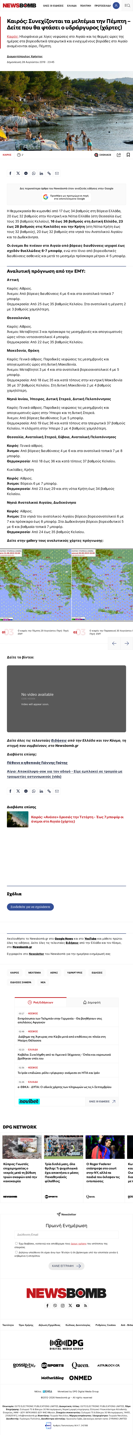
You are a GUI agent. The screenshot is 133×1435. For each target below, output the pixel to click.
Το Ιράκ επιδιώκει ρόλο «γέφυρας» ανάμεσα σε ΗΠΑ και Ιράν (59, 1073)
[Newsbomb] (66, 1293)
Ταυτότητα (8, 1325)
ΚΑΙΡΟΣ (7, 154)
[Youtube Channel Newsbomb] (77, 1305)
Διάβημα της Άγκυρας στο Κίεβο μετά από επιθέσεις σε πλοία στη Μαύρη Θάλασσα (61, 1038)
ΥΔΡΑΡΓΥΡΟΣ (74, 972)
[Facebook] (47, 1305)
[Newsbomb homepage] (19, 5)
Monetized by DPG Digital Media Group (78, 1391)
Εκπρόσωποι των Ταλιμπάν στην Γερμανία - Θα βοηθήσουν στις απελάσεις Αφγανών (60, 1020)
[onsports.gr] (52, 1365)
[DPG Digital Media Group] (66, 1345)
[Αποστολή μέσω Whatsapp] (33, 173)
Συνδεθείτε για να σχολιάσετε (30, 907)
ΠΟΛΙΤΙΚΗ (85, 5)
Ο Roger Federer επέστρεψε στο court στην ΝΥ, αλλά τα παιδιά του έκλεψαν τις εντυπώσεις (102, 1172)
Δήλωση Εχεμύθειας (49, 1325)
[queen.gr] (80, 1365)
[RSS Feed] (85, 1305)
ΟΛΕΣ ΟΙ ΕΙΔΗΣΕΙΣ (53, 5)
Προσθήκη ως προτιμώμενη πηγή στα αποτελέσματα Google (69, 197)
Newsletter (36, 954)
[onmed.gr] (80, 1377)
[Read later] (128, 155)
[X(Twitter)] (70, 1305)
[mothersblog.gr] (52, 1377)
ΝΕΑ (43, 982)
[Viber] (55, 1305)
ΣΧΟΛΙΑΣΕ (105, 155)
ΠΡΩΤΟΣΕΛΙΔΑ (103, 5)
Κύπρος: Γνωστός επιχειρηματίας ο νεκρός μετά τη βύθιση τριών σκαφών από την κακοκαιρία (20, 1172)
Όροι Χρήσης (26, 1325)
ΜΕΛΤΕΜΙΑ (34, 972)
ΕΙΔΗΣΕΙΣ (97, 972)
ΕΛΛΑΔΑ (72, 5)
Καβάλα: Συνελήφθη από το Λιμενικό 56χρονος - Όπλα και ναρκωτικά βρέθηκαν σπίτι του (64, 1056)
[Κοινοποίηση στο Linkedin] (41, 173)
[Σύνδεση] (116, 5)
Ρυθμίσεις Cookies (106, 1325)
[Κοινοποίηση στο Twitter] (18, 173)
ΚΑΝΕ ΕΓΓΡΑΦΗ (63, 1266)
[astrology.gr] (108, 1365)
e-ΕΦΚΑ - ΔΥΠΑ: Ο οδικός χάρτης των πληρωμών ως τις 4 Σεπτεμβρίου (65, 1087)
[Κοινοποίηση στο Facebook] (10, 173)
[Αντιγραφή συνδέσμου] (118, 155)
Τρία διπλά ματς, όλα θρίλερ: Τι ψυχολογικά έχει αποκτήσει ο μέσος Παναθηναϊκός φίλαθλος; (61, 1172)
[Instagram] (62, 1305)
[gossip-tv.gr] (24, 1365)
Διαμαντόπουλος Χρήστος (25, 56)
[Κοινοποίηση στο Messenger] (26, 173)
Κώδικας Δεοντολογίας (78, 1325)
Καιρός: (13, 36)
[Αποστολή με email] (57, 173)
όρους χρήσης (79, 1243)
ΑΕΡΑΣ (54, 972)
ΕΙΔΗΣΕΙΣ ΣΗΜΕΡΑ (20, 982)
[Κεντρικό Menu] (127, 5)
